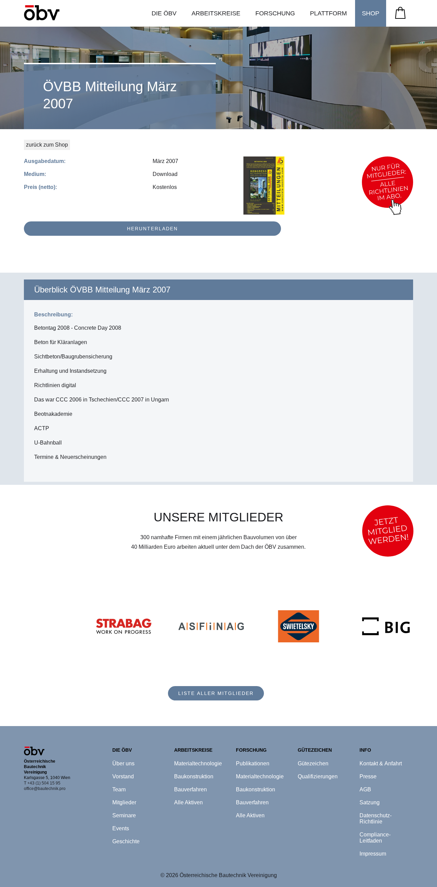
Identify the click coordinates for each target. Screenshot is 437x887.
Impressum (373, 854)
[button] (164, 13)
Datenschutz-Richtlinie (376, 818)
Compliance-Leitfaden (375, 838)
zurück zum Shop (47, 145)
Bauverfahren (190, 789)
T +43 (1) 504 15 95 (42, 783)
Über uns (123, 763)
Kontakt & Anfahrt (381, 763)
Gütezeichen (313, 763)
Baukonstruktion (193, 776)
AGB (365, 789)
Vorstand (123, 776)
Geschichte (126, 841)
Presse (368, 776)
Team (119, 789)
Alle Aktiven (188, 802)
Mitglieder (124, 802)
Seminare (124, 815)
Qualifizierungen (318, 776)
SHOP (370, 13)
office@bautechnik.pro (45, 788)
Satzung (370, 802)
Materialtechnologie (198, 763)
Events (120, 828)
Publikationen (252, 763)
